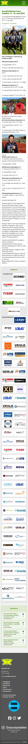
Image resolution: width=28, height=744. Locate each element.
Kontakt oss (6, 685)
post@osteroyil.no (10, 676)
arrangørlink (5, 23)
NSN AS (25, 742)
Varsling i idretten (8, 697)
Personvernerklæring (9, 695)
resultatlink (13, 23)
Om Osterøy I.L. (7, 689)
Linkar (5, 687)
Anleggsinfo (6, 682)
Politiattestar (7, 691)
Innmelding (6, 684)
